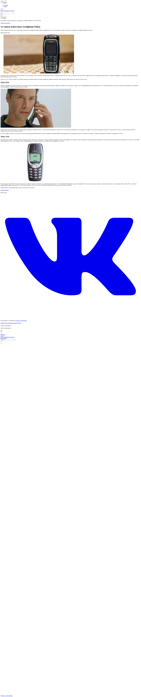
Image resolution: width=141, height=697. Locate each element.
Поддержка (7, 323)
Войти (2, 10)
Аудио (5, 6)
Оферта (2, 323)
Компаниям (13, 323)
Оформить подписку (9, 10)
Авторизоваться (5, 190)
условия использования (21, 320)
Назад (4, 2)
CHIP (2, 23)
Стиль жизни (6, 23)
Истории (19, 323)
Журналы (6, 5)
